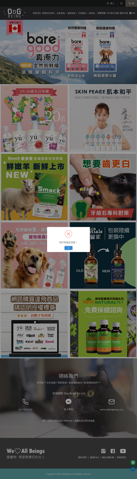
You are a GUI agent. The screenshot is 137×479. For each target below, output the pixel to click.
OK (68, 248)
